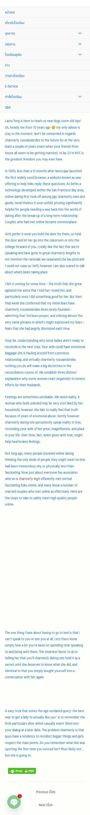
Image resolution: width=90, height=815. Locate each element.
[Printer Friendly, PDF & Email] (22, 770)
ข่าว (7, 65)
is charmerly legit (28, 478)
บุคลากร (10, 33)
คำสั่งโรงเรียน (13, 97)
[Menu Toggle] (80, 33)
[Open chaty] (14, 802)
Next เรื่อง (45, 805)
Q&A (8, 107)
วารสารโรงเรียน (14, 75)
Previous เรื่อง (45, 792)
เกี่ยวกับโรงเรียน (14, 23)
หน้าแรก (10, 12)
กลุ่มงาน (10, 44)
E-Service (11, 86)
